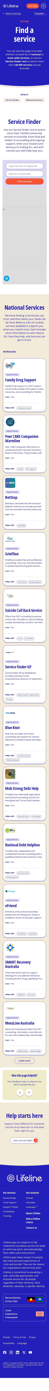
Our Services (9, 1192)
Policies (6, 1337)
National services (34, 100)
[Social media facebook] (4, 1352)
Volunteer (30, 1202)
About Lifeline (33, 1213)
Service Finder (9, 1198)
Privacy (32, 1337)
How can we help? (23, 1140)
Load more (24, 1060)
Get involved (32, 1192)
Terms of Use (19, 1337)
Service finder (12, 100)
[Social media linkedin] (17, 1352)
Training (7, 1216)
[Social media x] (24, 1352)
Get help (32, 6)
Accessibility (8, 1343)
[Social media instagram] (11, 1352)
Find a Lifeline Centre (33, 1220)
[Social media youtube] (30, 1352)
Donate (29, 1198)
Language (22, 1343)
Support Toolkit (10, 1207)
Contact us (31, 1227)
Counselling (8, 1211)
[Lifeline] (10, 6)
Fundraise (30, 1207)
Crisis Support (9, 1202)
